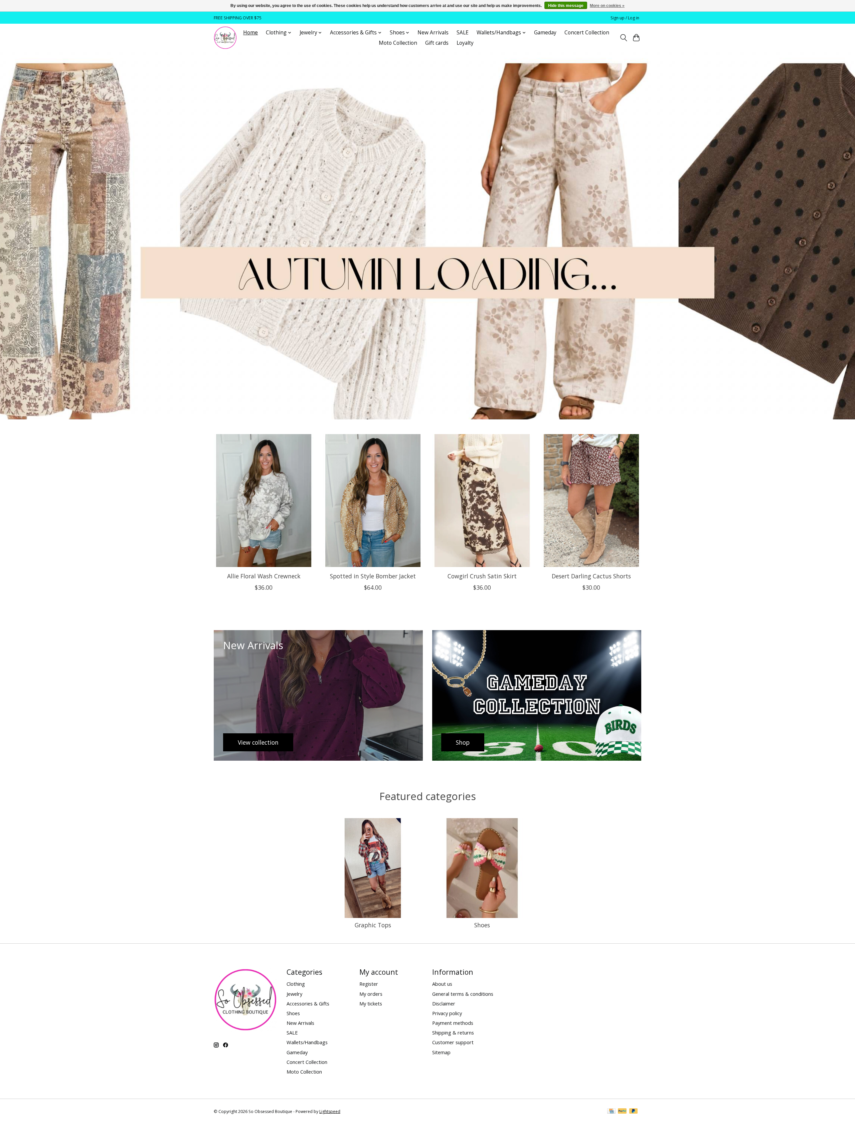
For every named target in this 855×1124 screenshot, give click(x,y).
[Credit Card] (611, 1111)
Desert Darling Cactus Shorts (591, 576)
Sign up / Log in (625, 18)
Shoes (482, 925)
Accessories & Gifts (308, 1003)
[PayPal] (622, 1111)
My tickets (370, 1003)
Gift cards (437, 42)
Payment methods (452, 1022)
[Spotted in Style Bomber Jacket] (373, 500)
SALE (463, 32)
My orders (370, 993)
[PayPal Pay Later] (633, 1111)
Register (368, 983)
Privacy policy (447, 1013)
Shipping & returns (453, 1032)
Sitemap (441, 1052)
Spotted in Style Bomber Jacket (373, 576)
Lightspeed (329, 1111)
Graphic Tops (373, 925)
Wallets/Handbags (307, 1042)
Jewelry (294, 993)
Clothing (296, 983)
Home (250, 32)
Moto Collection (398, 42)
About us (442, 983)
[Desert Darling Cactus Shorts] (591, 500)
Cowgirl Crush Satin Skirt (482, 576)
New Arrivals (433, 32)
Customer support (453, 1042)
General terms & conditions (462, 993)
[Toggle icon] (623, 38)
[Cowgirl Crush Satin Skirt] (482, 500)
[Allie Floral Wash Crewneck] (264, 500)
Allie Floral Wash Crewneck (264, 576)
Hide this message (565, 5)
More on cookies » (607, 5)
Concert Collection (586, 32)
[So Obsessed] (225, 37)
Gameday (545, 32)
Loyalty (465, 42)
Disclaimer (443, 1003)
